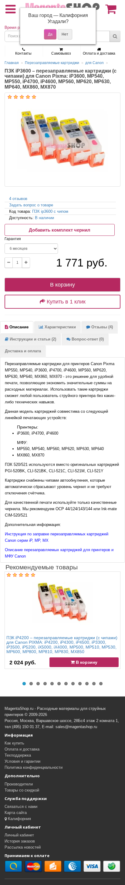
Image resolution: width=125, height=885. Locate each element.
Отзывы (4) (101, 327)
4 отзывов (18, 198)
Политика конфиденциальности (33, 767)
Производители (19, 784)
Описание (18, 327)
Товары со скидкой (22, 790)
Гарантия (13, 239)
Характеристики (59, 327)
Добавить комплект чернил (59, 229)
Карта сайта (16, 812)
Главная (12, 63)
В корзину (62, 285)
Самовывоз (61, 53)
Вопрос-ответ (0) (87, 339)
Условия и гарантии (22, 761)
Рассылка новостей (23, 847)
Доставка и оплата (23, 351)
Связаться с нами (21, 806)
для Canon (94, 63)
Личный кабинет (19, 835)
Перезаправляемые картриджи (52, 63)
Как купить (14, 743)
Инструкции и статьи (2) (32, 339)
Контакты (23, 53)
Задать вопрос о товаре (31, 205)
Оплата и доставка (99, 53)
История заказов (20, 841)
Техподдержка (18, 755)
